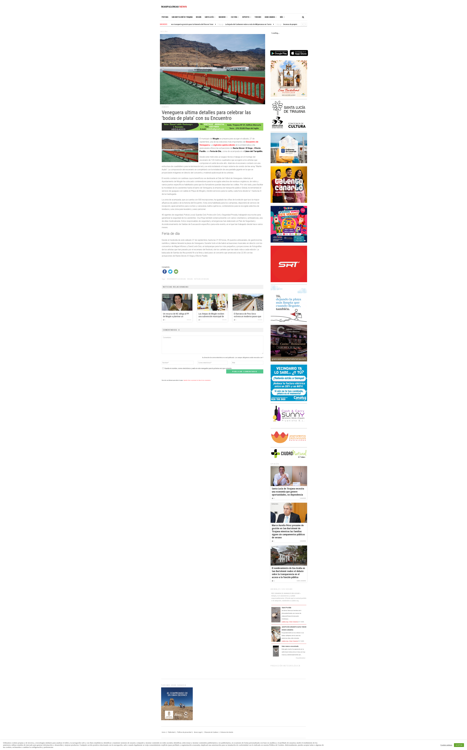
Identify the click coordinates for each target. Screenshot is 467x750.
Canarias (303, 498)
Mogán (198, 17)
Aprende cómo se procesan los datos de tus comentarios (197, 380)
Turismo (258, 17)
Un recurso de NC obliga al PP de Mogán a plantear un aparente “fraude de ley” (176, 315)
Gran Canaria (270, 17)
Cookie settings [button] (446, 745)
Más (281, 17)
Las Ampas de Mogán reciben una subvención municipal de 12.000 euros (211, 315)
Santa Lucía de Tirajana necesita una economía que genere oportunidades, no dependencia (288, 491)
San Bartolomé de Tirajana (182, 17)
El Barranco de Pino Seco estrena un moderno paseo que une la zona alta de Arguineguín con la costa (247, 315)
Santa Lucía (209, 17)
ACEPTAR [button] (459, 745)
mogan (190, 279)
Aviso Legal (198, 732)
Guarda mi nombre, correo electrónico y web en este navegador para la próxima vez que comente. (198, 368)
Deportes (245, 17)
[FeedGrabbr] (289, 658)
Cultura (234, 17)
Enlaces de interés (226, 732)
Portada (165, 17)
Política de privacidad (184, 732)
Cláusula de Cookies (211, 732)
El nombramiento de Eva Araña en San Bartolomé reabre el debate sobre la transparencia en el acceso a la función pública (288, 572)
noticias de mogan (201, 279)
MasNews (222, 17)
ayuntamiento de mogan (176, 279)
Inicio (163, 732)
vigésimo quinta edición (224, 145)
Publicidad (171, 732)
